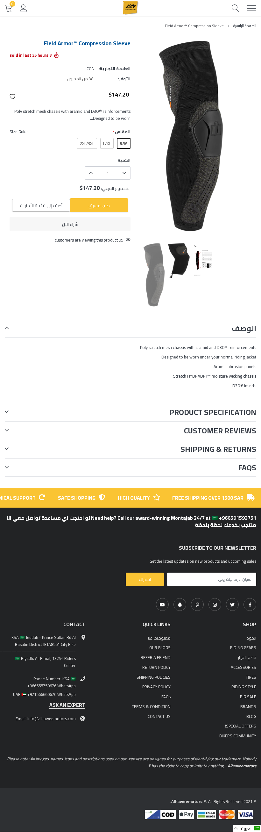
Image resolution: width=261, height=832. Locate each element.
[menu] (251, 8)
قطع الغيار (247, 657)
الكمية (124, 160)
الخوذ (251, 637)
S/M (124, 143)
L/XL (107, 143)
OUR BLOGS (160, 647)
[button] (13, 96)
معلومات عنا (159, 637)
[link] (249, 604)
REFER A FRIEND (156, 657)
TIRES (251, 677)
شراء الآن (70, 224)
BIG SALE (248, 696)
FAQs (166, 696)
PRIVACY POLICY (156, 686)
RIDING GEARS (243, 647)
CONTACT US (159, 716)
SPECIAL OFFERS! (240, 725)
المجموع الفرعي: (115, 188)
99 (121, 239)
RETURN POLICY (156, 667)
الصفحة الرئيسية (244, 25)
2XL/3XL (87, 143)
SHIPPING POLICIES (154, 677)
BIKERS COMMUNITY (237, 735)
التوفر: (124, 78)
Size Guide (19, 131)
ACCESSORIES (243, 667)
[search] (235, 8)
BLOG (251, 716)
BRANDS (248, 706)
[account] (23, 8)
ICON (90, 68)
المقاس (121, 131)
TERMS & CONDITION (151, 706)
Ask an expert (67, 705)
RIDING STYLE (243, 686)
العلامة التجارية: (114, 68)
